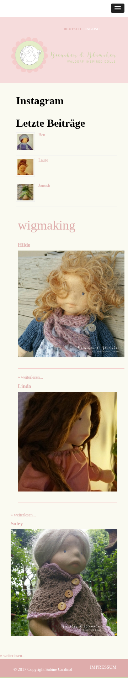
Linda (24, 386)
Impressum (103, 667)
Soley (17, 523)
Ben (41, 134)
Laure (43, 160)
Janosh (44, 185)
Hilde (24, 245)
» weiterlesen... (30, 377)
